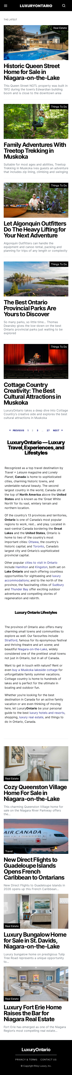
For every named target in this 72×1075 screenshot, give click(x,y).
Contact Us (48, 1059)
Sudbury (58, 585)
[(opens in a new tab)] (36, 60)
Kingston (41, 567)
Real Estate (60, 27)
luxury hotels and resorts (47, 713)
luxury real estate (31, 717)
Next (56, 430)
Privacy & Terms (26, 1059)
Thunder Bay (19, 589)
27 (48, 430)
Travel (9, 851)
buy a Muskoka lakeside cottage (35, 670)
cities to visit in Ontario (41, 562)
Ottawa (33, 542)
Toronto (38, 546)
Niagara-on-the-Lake (32, 649)
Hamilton (22, 567)
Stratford (11, 640)
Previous (18, 430)
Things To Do (59, 106)
